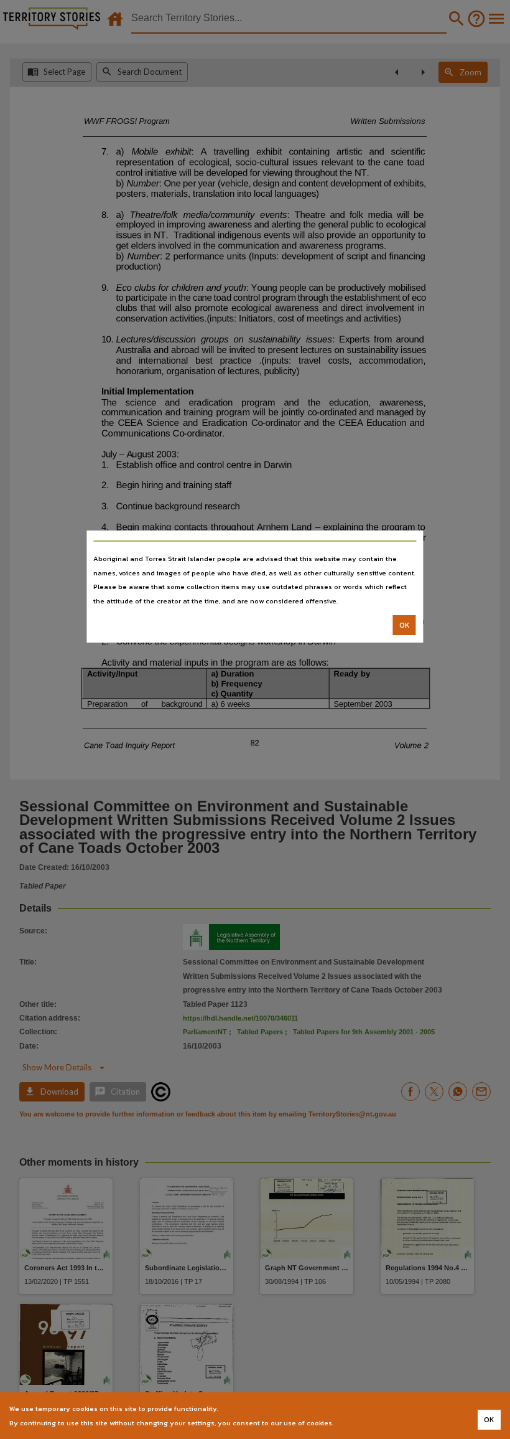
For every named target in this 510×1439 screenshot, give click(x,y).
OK (404, 625)
